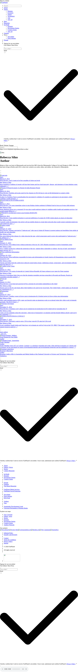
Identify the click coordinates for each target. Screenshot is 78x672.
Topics (6, 9)
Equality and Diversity (10, 534)
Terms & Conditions (10, 540)
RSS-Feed (7, 498)
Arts (9, 18)
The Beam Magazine (10, 486)
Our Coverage (8, 514)
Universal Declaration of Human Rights (16, 508)
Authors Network (9, 525)
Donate (6, 40)
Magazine (7, 23)
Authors (6, 501)
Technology (11, 16)
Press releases (12, 38)
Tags (5, 503)
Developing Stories (13, 28)
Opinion (6, 33)
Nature (10, 14)
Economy (10, 13)
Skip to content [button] (4, 1)
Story (5, 21)
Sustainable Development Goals (13, 506)
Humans (10, 11)
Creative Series (12, 30)
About (6, 8)
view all (10, 19)
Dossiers (10, 26)
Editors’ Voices (8, 467)
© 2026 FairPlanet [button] (9, 546)
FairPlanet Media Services (12, 489)
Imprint (6, 543)
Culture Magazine (9, 471)
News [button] (5, 35)
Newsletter (11, 36)
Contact (6, 538)
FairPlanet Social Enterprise (12, 491)
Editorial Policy (8, 533)
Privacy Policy (71, 460)
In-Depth (6, 25)
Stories (6, 469)
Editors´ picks (8, 516)
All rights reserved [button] (9, 550)
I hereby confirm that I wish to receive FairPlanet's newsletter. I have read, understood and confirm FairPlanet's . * (38, 460)
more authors (4, 333)
